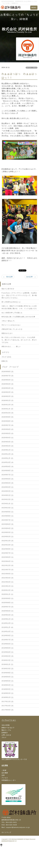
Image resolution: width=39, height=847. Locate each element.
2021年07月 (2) (8, 569)
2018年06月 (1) (8, 677)
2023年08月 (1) (8, 516)
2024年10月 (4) (8, 462)
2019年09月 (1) (8, 635)
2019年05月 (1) (8, 648)
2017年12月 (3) (8, 701)
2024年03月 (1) (8, 487)
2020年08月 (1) (8, 602)
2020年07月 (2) (8, 607)
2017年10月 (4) (8, 705)
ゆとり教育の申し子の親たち (12, 312)
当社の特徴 (6, 725)
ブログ (4, 737)
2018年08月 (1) (8, 673)
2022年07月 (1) (8, 553)
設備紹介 (5, 732)
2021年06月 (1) (8, 573)
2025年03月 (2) (8, 442)
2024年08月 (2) (8, 470)
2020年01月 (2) (8, 619)
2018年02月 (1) (8, 693)
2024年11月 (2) (7, 458)
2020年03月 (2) (8, 615)
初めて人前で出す (8, 289)
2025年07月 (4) (8, 425)
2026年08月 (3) (8, 371)
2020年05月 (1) (8, 611)
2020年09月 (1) (8, 598)
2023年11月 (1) (7, 503)
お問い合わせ (6, 735)
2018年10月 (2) (8, 668)
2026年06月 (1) (8, 380)
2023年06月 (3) (8, 524)
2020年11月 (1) (7, 594)
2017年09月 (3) (8, 710)
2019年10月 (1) (8, 631)
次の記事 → (31, 277)
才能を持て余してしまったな (12, 329)
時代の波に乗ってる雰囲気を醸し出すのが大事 (18, 317)
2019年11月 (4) (7, 627)
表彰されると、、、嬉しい (11, 346)
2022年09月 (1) (8, 549)
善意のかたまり (7, 333)
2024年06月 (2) (8, 479)
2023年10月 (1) (8, 508)
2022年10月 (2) (8, 545)
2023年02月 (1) (8, 536)
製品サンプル (6, 730)
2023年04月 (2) (8, 528)
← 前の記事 (8, 277)
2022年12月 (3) (8, 540)
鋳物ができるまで (8, 727)
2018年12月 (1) (8, 660)
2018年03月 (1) (8, 689)
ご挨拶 (4, 770)
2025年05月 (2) (8, 433)
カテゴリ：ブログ (31, 67)
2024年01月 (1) (8, 495)
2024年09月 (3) (8, 466)
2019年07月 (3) (8, 639)
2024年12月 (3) (8, 454)
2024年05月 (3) (8, 483)
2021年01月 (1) (8, 586)
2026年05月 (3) (8, 384)
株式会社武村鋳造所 (17, 839)
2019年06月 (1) (8, 644)
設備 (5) (5, 361)
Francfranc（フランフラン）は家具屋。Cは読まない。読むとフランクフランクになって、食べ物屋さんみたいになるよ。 (19, 295)
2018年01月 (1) (8, 697)
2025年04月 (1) (8, 437)
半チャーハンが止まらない (11, 325)
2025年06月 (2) (8, 429)
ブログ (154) (6, 357)
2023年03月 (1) (8, 532)
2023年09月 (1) (8, 512)
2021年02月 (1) (8, 582)
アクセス (5, 778)
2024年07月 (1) (8, 474)
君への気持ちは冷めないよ (11, 302)
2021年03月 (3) (8, 578)
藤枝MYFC (10, 759)
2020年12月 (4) (8, 590)
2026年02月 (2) (8, 396)
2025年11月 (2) (7, 409)
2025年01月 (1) (8, 450)
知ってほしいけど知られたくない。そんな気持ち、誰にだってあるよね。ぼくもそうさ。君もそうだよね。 (19, 339)
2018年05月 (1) (8, 681)
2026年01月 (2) (8, 400)
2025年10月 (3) (8, 413)
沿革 (3, 775)
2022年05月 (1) (8, 557)
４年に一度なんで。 (9, 321)
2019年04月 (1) (8, 652)
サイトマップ (6, 832)
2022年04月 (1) (8, 561)
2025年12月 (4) (8, 404)
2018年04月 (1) (8, 685)
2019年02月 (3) (8, 656)
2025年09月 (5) (8, 417)
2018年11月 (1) (7, 664)
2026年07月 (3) (8, 376)
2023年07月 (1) (8, 520)
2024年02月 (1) (8, 491)
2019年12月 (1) (8, 623)
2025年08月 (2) (8, 421)
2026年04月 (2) (8, 388)
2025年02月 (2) (8, 446)
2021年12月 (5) (8, 565)
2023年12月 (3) (8, 499)
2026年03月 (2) (8, 392)
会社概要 (5, 773)
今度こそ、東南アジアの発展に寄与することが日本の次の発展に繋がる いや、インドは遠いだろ (19, 307)
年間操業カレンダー (9, 780)
